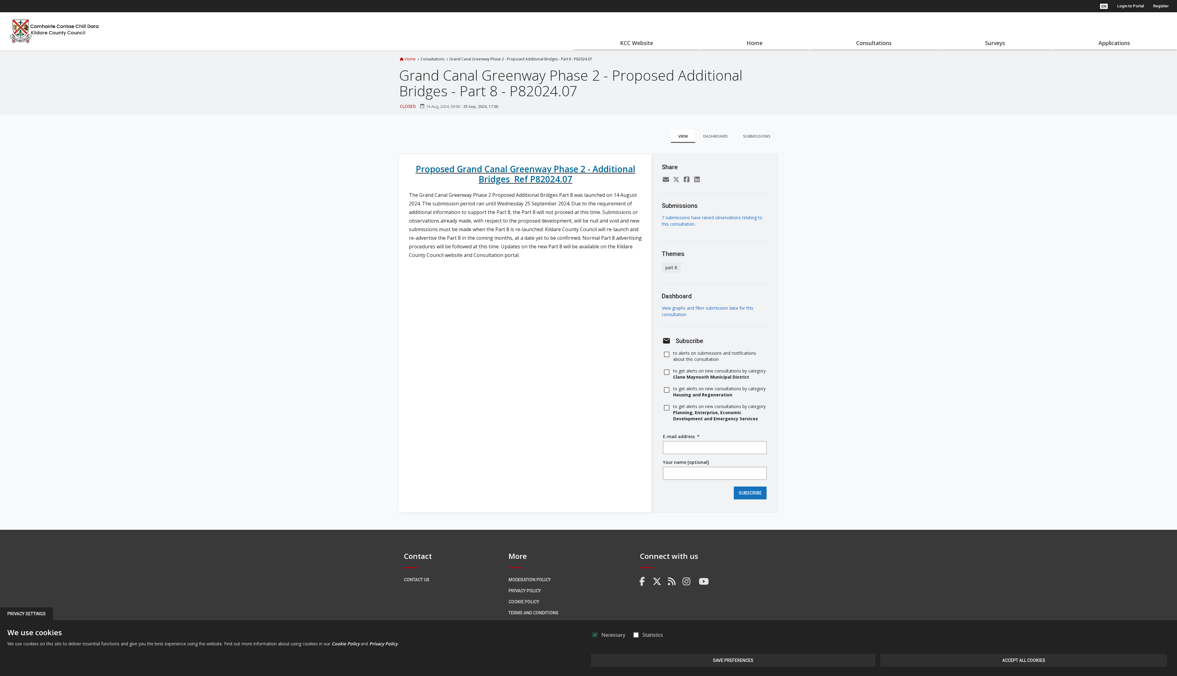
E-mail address (681, 436)
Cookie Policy (524, 601)
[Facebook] (687, 180)
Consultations (874, 43)
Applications (1114, 43)
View (683, 136)
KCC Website (636, 43)
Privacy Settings (26, 613)
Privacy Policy (525, 590)
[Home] (54, 31)
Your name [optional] (686, 462)
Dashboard (715, 136)
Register (1161, 6)
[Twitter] (676, 180)
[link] (642, 581)
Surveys (995, 43)
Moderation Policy (530, 579)
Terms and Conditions (533, 612)
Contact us (416, 579)
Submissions (757, 136)
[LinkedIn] (697, 180)
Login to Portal (1130, 6)
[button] (1104, 6)
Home (755, 43)
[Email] (666, 180)
